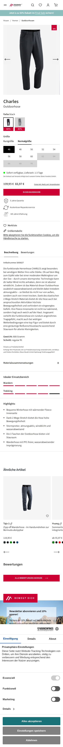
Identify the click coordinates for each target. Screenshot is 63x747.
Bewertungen (27, 252)
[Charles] (31, 60)
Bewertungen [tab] (13, 564)
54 (54, 149)
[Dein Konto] (48, 5)
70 (33, 164)
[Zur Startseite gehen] (16, 5)
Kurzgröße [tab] (8, 141)
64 (56, 156)
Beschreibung (11, 252)
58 (20, 156)
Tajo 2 (6, 523)
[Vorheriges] (7, 59)
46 (9, 149)
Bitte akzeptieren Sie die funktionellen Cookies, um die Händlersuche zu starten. (31, 236)
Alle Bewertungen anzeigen (28, 578)
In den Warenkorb (31, 192)
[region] (31, 60)
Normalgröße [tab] (24, 141)
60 (31, 156)
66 (11, 164)
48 (20, 149)
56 (9, 156)
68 (22, 164)
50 (31, 149)
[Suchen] (32, 5)
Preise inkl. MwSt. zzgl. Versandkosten (47, 184)
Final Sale (40, 13)
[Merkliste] (47, 516)
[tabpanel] (31, 156)
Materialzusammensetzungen (18, 363)
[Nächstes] (56, 59)
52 (43, 149)
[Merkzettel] (40, 5)
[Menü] (5, 5)
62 (45, 156)
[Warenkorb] (56, 5)
